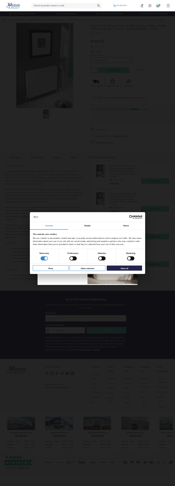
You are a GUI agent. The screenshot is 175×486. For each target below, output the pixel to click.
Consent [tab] (49, 226)
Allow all (124, 268)
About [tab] (126, 226)
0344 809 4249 (121, 5)
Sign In (150, 5)
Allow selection (87, 268)
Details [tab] (87, 226)
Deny (50, 268)
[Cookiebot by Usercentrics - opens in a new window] (131, 217)
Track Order (142, 5)
